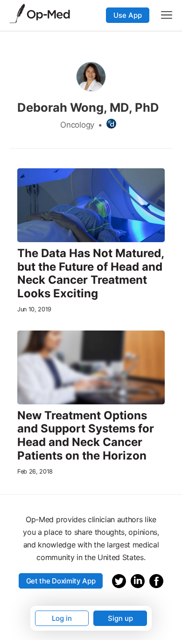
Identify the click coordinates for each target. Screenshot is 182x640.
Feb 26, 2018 (35, 471)
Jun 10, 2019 (34, 309)
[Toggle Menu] (167, 15)
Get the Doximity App (61, 580)
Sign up (120, 618)
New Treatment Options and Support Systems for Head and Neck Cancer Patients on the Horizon (85, 435)
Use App (127, 15)
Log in (62, 618)
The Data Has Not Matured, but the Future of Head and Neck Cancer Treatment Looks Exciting (90, 273)
